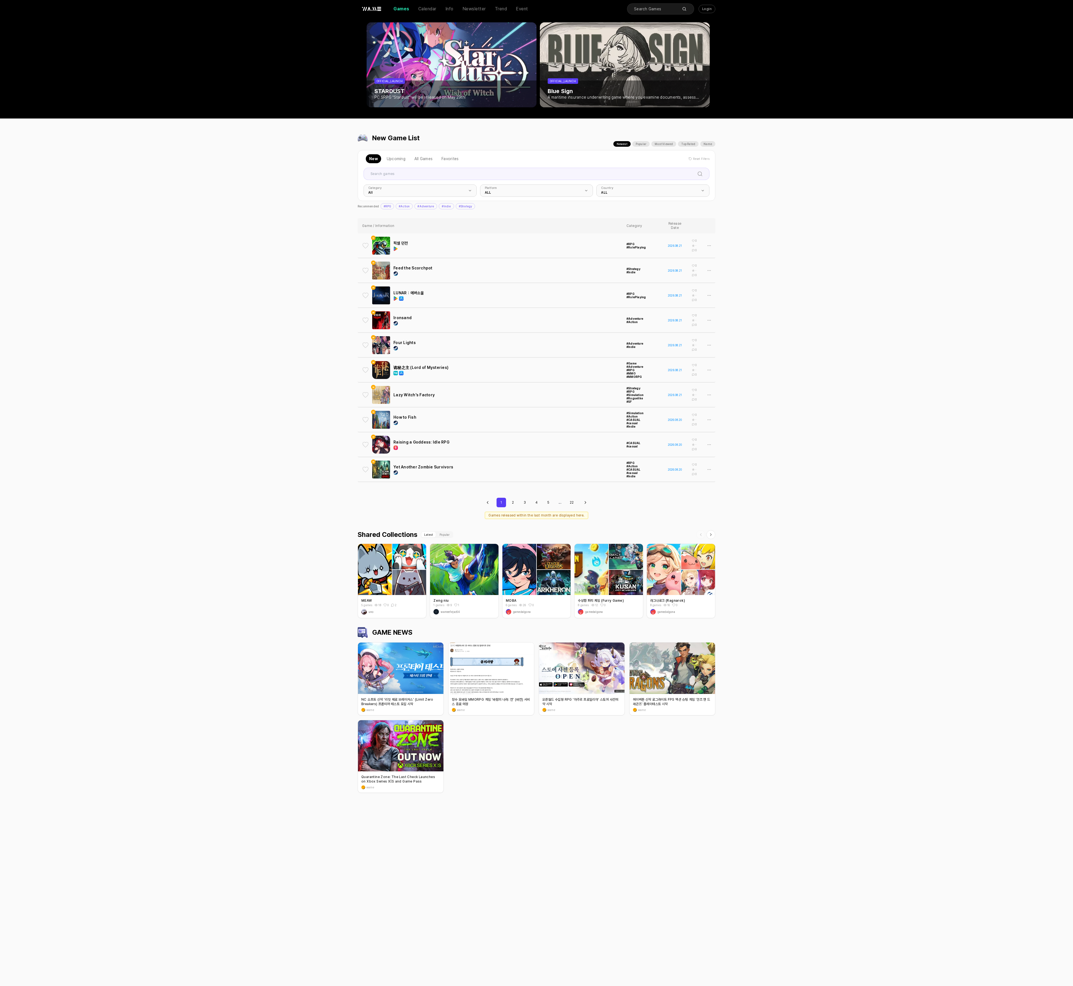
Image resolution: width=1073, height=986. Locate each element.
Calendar (427, 8)
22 (572, 502)
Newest (622, 144)
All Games (423, 159)
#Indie (446, 206)
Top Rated (688, 144)
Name (708, 144)
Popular (641, 144)
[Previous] (700, 534)
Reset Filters (701, 158)
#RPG (387, 206)
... (560, 502)
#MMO (631, 373)
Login (707, 9)
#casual (632, 423)
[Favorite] (365, 245)
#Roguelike (634, 398)
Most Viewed (664, 144)
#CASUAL (633, 419)
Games (401, 8)
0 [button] (388, 605)
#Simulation (635, 395)
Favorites (450, 159)
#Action (404, 206)
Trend (501, 8)
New (373, 159)
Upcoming (396, 159)
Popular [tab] (445, 534)
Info (449, 8)
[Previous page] (487, 502)
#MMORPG (634, 376)
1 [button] (458, 605)
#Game (631, 363)
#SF (629, 401)
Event (522, 8)
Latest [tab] (428, 534)
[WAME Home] (372, 9)
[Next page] (585, 502)
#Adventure (425, 206)
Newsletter (474, 8)
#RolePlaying (636, 247)
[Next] (710, 534)
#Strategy (465, 206)
